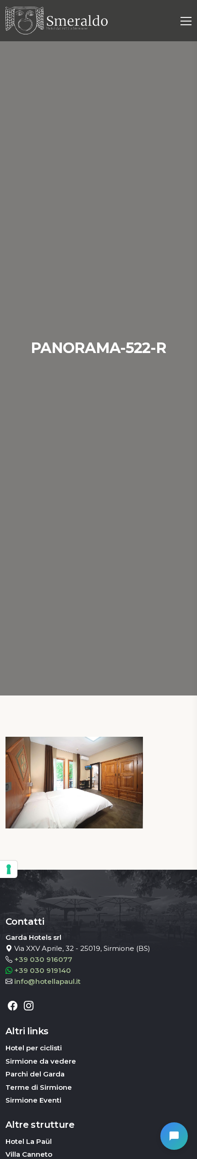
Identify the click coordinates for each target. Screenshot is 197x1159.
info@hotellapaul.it (47, 981)
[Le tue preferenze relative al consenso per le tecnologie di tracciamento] (8, 869)
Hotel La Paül (28, 1141)
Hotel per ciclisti (33, 1047)
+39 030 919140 (42, 970)
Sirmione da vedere (40, 1061)
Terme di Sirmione (38, 1087)
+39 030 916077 (43, 959)
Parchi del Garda (35, 1074)
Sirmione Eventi (33, 1100)
